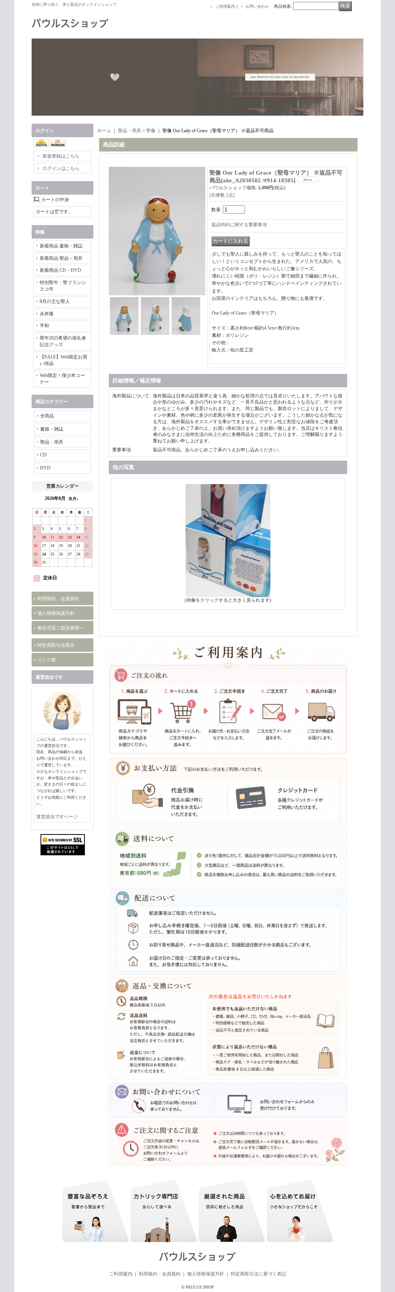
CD (43, 455)
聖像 (150, 130)
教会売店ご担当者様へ (60, 628)
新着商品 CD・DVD (60, 270)
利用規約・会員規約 (160, 1274)
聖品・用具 (51, 442)
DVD (45, 468)
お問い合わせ (257, 6)
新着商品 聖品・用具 (61, 258)
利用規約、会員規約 (58, 598)
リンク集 (46, 660)
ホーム (104, 130)
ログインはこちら (60, 168)
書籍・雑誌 (51, 429)
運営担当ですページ (57, 816)
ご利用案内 (225, 6)
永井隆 (47, 313)
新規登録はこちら (60, 156)
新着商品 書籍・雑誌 (61, 246)
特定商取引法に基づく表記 (258, 1274)
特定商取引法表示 (55, 645)
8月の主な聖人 (55, 301)
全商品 (47, 416)
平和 (44, 325)
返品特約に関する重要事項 (239, 224)
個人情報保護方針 (55, 613)
